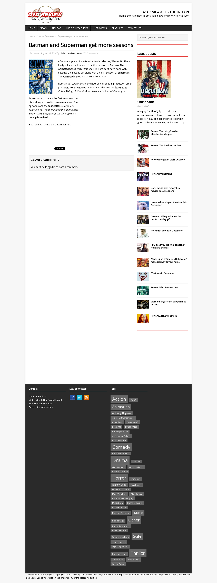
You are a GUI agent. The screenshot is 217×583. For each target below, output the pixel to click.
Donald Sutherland (120, 453)
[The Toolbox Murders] (143, 151)
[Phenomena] (143, 179)
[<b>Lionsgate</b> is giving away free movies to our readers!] (143, 193)
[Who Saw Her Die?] (143, 293)
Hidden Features (77, 28)
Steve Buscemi (119, 554)
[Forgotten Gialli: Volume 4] (143, 165)
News (43, 28)
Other (134, 520)
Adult (133, 399)
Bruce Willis (131, 426)
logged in (50, 167)
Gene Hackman (136, 467)
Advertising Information (41, 407)
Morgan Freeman (121, 513)
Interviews (100, 28)
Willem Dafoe (118, 564)
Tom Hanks (133, 559)
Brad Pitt (116, 426)
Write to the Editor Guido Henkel (45, 399)
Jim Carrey (135, 479)
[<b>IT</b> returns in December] (143, 278)
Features (117, 28)
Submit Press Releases (41, 403)
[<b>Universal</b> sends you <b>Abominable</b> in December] (143, 207)
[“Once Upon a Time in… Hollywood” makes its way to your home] (143, 264)
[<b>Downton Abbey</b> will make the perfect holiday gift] (143, 222)
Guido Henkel (67, 53)
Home (31, 28)
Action (119, 399)
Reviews (56, 28)
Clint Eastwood (119, 440)
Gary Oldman (118, 467)
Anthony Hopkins (121, 413)
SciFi (137, 536)
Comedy (121, 447)
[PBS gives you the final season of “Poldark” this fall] (143, 250)
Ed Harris (136, 461)
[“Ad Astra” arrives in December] (143, 236)
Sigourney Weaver (120, 546)
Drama (120, 460)
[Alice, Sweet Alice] (143, 321)
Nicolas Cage (118, 520)
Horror (119, 478)
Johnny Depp (119, 484)
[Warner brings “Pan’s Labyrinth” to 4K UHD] (143, 307)
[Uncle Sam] (154, 96)
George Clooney (120, 471)
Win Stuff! (135, 28)
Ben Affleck (117, 422)
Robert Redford (119, 530)
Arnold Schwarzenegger (123, 418)
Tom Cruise (117, 559)
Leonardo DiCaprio (120, 489)
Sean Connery (119, 542)
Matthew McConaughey (122, 498)
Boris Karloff (132, 422)
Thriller (138, 553)
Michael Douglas (119, 507)
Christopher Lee (120, 431)
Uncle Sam (145, 102)
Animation (121, 406)
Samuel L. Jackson (120, 537)
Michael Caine (134, 502)
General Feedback (38, 396)
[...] (182, 122)
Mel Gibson (117, 503)
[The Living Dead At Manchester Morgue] (143, 136)
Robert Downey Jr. (120, 526)
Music (138, 513)
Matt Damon (136, 494)
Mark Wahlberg (119, 494)
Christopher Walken (121, 436)
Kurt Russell (136, 485)
